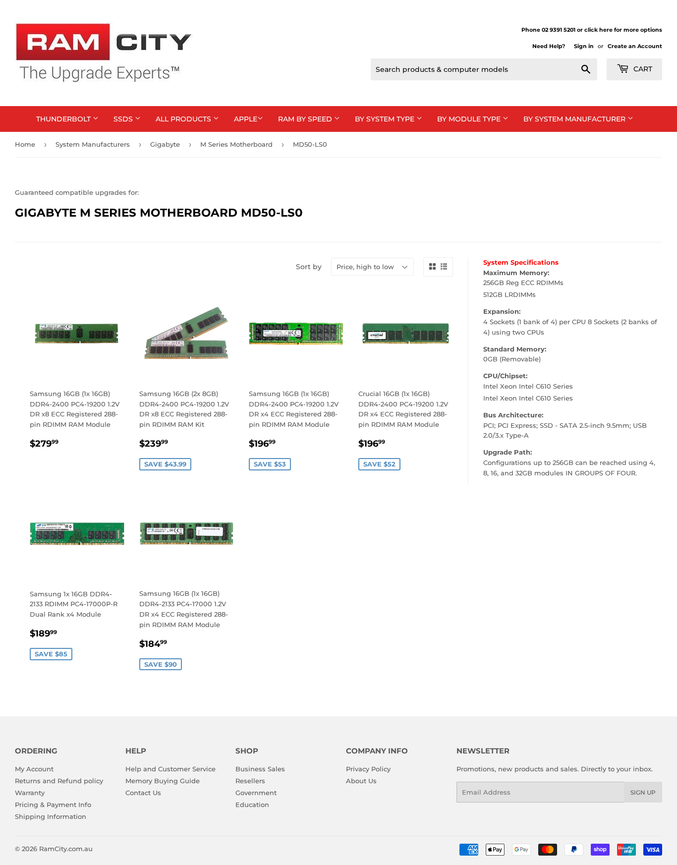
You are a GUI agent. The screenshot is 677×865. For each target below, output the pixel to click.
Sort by (309, 266)
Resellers (250, 781)
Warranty (30, 793)
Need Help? (548, 46)
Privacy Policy (368, 769)
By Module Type (470, 119)
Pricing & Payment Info (53, 804)
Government (256, 793)
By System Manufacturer (575, 119)
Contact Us (143, 793)
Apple (245, 119)
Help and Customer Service (170, 769)
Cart (641, 68)
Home (25, 144)
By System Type (385, 119)
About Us (361, 781)
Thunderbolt (64, 119)
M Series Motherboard (236, 144)
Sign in (584, 46)
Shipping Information (50, 816)
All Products (184, 119)
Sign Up (643, 792)
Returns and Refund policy (59, 781)
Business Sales (260, 769)
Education (252, 804)
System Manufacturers (93, 144)
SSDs (124, 119)
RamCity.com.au (66, 849)
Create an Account (635, 46)
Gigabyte (165, 144)
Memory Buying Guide (162, 781)
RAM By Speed (306, 119)
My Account (34, 769)
